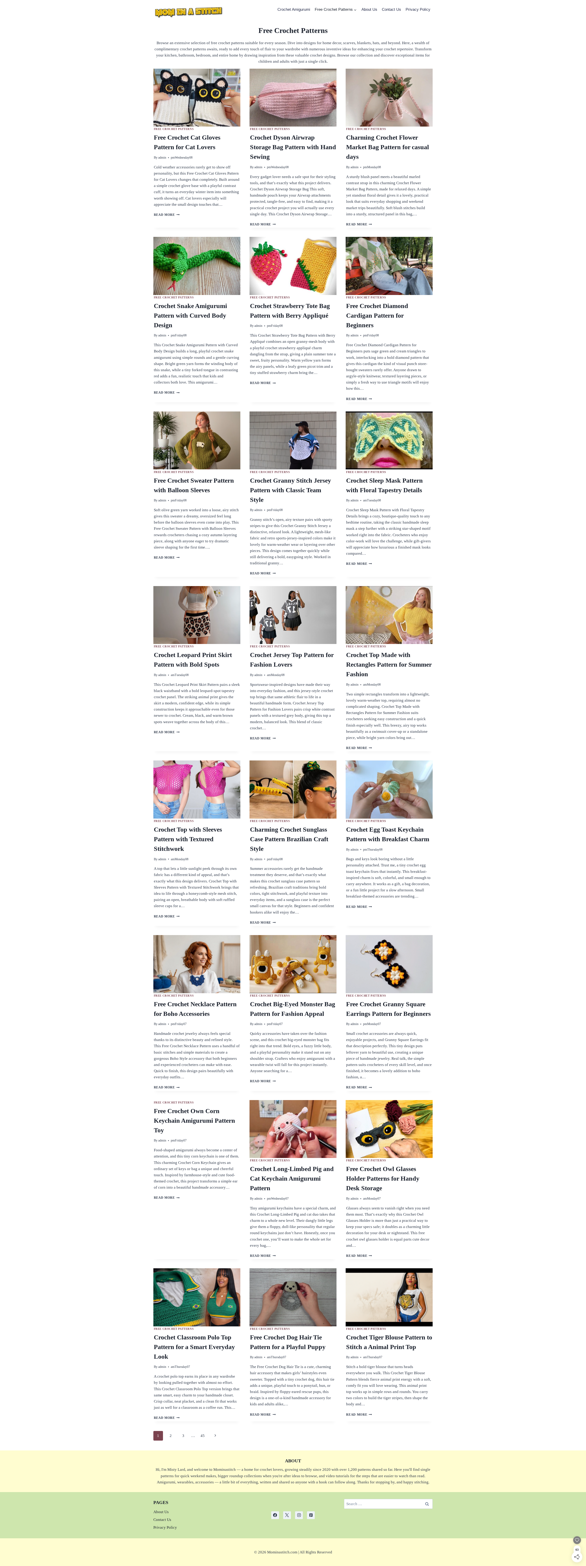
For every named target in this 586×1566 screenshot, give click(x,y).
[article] (293, 1552)
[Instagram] (299, 1515)
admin (162, 157)
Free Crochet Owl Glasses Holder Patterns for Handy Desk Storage (382, 1178)
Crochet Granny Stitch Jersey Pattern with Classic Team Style (290, 490)
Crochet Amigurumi (293, 9)
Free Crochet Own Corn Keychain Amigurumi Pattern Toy (194, 1120)
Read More (167, 214)
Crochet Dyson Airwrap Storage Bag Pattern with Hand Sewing (293, 147)
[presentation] (196, 98)
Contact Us (391, 9)
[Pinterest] (311, 1515)
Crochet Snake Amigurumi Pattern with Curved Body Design (190, 315)
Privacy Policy (418, 9)
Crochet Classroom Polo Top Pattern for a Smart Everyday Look (194, 1347)
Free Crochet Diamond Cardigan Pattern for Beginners (377, 315)
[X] (287, 1515)
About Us (369, 9)
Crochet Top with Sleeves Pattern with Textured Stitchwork (188, 839)
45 (203, 1435)
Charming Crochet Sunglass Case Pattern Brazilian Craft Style (289, 839)
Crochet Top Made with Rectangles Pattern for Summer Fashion (388, 664)
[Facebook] (275, 1515)
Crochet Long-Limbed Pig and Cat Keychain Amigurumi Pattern (292, 1178)
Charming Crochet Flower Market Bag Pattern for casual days (387, 147)
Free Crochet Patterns (174, 129)
